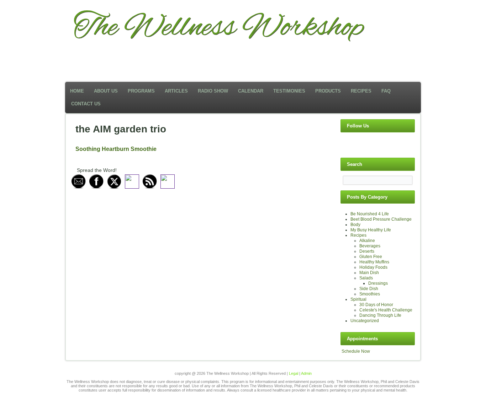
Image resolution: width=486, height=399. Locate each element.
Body (355, 224)
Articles (176, 91)
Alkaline (367, 240)
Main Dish (369, 272)
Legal (293, 373)
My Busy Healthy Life (370, 229)
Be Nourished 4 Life (369, 213)
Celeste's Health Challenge (385, 310)
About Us (106, 91)
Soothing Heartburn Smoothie (116, 149)
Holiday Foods (373, 267)
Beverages (369, 245)
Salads (366, 277)
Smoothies (369, 294)
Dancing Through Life (380, 315)
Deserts (366, 251)
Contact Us (86, 103)
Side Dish (368, 288)
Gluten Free (370, 256)
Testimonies (289, 91)
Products (328, 91)
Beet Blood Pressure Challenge (381, 219)
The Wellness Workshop (218, 28)
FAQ (386, 91)
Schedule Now (356, 351)
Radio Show (213, 91)
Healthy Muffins (374, 261)
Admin (306, 373)
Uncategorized (364, 320)
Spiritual (358, 299)
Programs (141, 91)
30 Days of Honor (376, 304)
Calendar (250, 91)
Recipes (361, 91)
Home (77, 91)
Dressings (378, 283)
